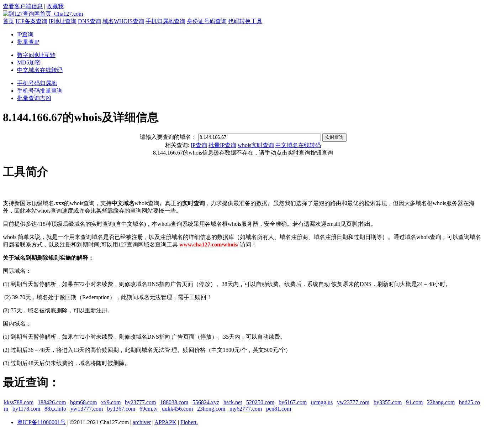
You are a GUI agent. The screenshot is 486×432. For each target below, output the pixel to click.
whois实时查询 (256, 145)
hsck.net (232, 402)
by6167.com (293, 402)
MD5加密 (29, 62)
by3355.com (388, 402)
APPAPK (165, 422)
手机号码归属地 (37, 83)
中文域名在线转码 (40, 70)
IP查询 (25, 34)
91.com (414, 402)
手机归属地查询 (165, 21)
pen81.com (278, 409)
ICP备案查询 (31, 21)
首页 (8, 21)
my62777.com (245, 409)
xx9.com (111, 402)
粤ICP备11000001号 (41, 422)
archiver (142, 422)
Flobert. (189, 422)
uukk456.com (177, 409)
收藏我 (55, 6)
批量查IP (28, 42)
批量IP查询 (222, 145)
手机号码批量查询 (40, 91)
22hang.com (441, 402)
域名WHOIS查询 (123, 21)
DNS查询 (89, 21)
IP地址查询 (62, 21)
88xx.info (55, 409)
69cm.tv (148, 409)
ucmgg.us (322, 402)
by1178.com (26, 409)
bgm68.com (83, 402)
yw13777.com (86, 409)
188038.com (174, 402)
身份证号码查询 (207, 21)
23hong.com (211, 409)
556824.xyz (205, 402)
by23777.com (140, 402)
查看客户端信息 (23, 6)
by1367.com (121, 409)
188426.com (52, 402)
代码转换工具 (245, 21)
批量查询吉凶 (34, 98)
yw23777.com (353, 402)
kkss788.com (18, 402)
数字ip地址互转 (36, 55)
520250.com (260, 402)
